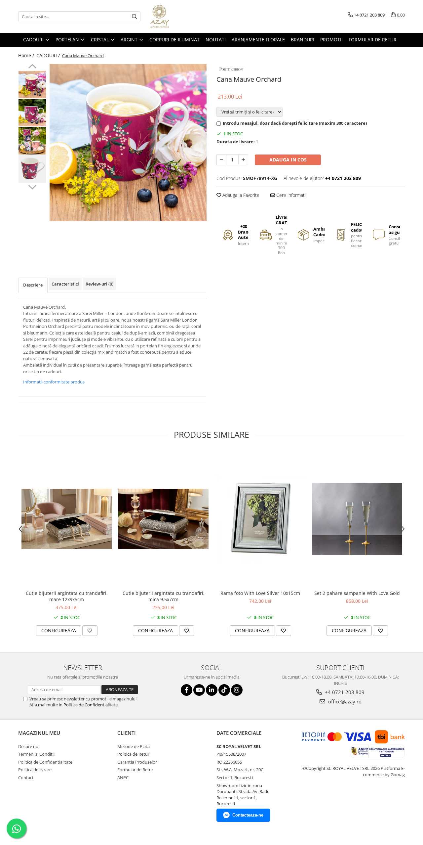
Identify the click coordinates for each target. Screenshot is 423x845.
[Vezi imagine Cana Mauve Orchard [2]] (32, 141)
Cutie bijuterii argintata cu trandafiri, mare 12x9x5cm (67, 596)
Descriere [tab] (33, 285)
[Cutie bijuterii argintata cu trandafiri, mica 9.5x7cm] (163, 519)
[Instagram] (237, 690)
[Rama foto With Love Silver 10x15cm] (260, 518)
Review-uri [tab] (99, 284)
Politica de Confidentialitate (90, 705)
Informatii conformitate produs (54, 382)
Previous (32, 67)
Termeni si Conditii (36, 754)
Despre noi (28, 746)
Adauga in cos (288, 159)
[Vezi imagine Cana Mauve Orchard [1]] (32, 112)
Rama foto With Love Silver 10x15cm (260, 593)
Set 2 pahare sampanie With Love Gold (357, 593)
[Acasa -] (183, 16)
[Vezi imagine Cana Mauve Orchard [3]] (32, 169)
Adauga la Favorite (240, 195)
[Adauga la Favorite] (89, 630)
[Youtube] (199, 690)
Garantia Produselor (137, 762)
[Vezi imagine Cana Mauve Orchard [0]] (32, 84)
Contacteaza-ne (247, 815)
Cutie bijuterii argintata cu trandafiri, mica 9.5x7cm (164, 596)
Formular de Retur (373, 39)
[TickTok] (224, 690)
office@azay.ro (344, 701)
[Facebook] (186, 690)
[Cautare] (134, 16)
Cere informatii (291, 195)
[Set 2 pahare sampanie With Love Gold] (357, 519)
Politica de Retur (133, 754)
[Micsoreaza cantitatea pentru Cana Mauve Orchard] (221, 160)
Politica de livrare (35, 770)
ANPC (123, 777)
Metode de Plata (133, 746)
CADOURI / (48, 55)
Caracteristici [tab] (65, 284)
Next (32, 186)
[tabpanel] (128, 142)
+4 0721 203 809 (344, 692)
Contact (26, 777)
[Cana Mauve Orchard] (128, 142)
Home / (26, 55)
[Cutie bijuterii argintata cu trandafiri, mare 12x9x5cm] (66, 519)
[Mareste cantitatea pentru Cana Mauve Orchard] (243, 160)
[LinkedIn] (211, 690)
